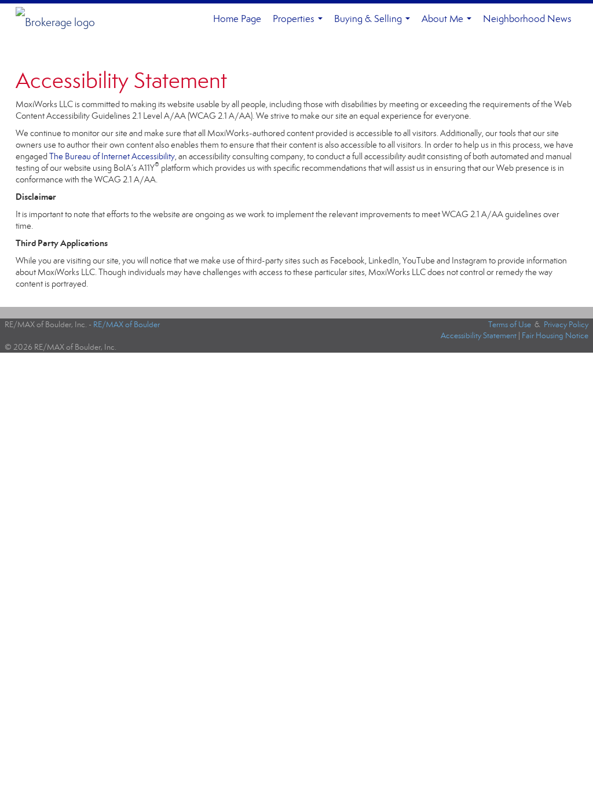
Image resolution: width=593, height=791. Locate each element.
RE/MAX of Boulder (126, 324)
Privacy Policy (566, 324)
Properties (300, 24)
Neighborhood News (527, 19)
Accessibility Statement (479, 335)
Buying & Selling (374, 24)
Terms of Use (509, 324)
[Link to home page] (61, 19)
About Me (449, 24)
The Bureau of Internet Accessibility (112, 156)
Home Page (237, 19)
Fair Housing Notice (555, 335)
